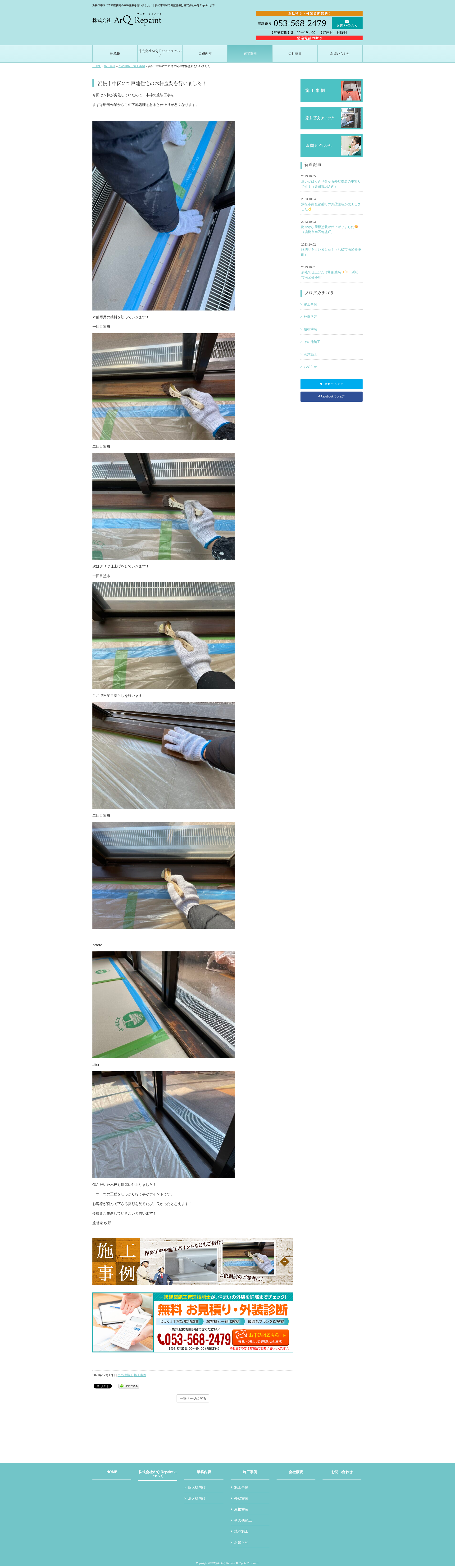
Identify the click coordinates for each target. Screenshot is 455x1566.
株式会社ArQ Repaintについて (158, 1474)
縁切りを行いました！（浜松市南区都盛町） (331, 249)
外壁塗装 (310, 317)
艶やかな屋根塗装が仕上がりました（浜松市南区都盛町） (327, 227)
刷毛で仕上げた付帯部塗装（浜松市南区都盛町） (330, 272)
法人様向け (197, 1498)
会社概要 (296, 1472)
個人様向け (197, 1487)
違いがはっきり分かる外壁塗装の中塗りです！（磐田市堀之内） (331, 181)
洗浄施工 (310, 354)
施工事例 (109, 66)
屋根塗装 (310, 329)
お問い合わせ (342, 1472)
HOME (96, 66)
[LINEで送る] (128, 1386)
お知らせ (310, 367)
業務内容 (204, 1472)
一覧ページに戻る (193, 1398)
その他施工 (125, 66)
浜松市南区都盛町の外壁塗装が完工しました (331, 204)
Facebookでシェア (332, 396)
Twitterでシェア (333, 384)
